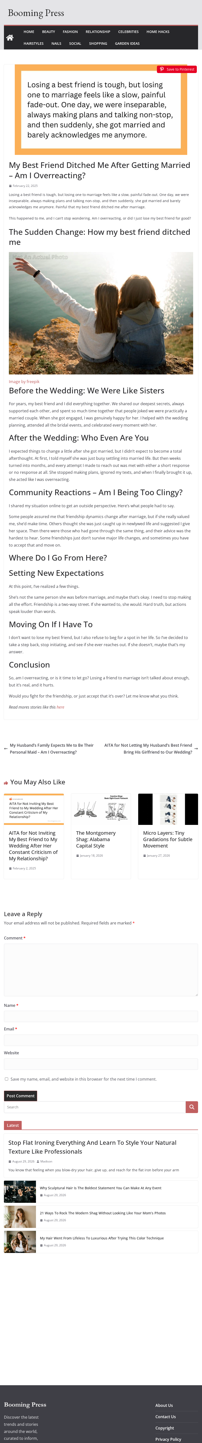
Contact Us (165, 1416)
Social (75, 43)
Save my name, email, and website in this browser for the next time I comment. (84, 1079)
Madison (46, 1161)
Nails (56, 43)
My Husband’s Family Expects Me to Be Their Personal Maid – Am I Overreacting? (52, 749)
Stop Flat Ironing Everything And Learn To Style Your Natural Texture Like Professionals (92, 1146)
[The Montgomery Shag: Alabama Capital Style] (101, 797)
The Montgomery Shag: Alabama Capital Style (96, 839)
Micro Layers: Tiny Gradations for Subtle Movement (167, 839)
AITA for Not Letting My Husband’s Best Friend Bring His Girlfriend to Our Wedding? (148, 749)
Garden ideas (127, 43)
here (60, 707)
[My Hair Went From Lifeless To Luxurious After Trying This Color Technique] (20, 1242)
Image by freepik (24, 381)
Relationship (98, 31)
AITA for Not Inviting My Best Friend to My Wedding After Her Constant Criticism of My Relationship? (33, 846)
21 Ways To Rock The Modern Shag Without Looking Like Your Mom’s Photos (103, 1213)
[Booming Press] (10, 38)
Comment (15, 938)
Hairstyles (34, 43)
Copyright (164, 1428)
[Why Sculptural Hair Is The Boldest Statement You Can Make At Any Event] (20, 1192)
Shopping (98, 43)
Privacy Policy (168, 1439)
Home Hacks (158, 31)
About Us (164, 1405)
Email (10, 1029)
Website (11, 1053)
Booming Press (36, 12)
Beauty (48, 31)
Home (29, 31)
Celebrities (128, 31)
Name (11, 1005)
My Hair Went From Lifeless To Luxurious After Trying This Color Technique (102, 1238)
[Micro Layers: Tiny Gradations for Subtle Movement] (168, 797)
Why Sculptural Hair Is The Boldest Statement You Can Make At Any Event (100, 1188)
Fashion (70, 31)
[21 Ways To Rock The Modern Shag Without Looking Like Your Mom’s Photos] (20, 1217)
